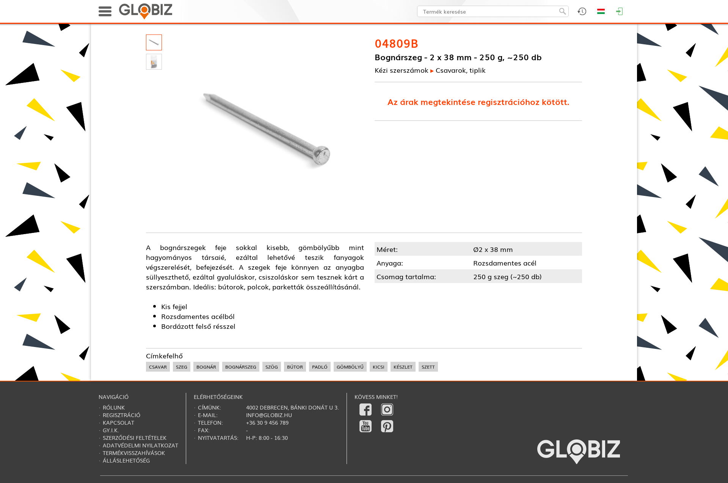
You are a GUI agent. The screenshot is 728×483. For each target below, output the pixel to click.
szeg (181, 366)
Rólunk (114, 407)
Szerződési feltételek (134, 437)
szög (271, 366)
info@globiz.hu (269, 415)
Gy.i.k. (111, 430)
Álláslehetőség (126, 460)
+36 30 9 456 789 (267, 422)
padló (320, 366)
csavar (158, 366)
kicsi (378, 366)
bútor (295, 366)
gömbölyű (350, 366)
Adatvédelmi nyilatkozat (140, 445)
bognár (206, 366)
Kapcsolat (118, 422)
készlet (403, 366)
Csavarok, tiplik (461, 70)
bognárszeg (240, 366)
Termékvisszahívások (134, 452)
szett (428, 366)
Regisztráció (121, 415)
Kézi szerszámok (401, 70)
